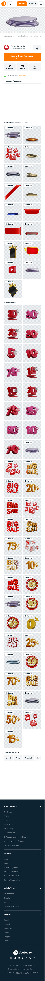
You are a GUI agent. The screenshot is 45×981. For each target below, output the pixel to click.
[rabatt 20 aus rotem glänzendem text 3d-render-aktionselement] (13, 526)
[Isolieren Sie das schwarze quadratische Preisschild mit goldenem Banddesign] (13, 365)
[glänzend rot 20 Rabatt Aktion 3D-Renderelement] (13, 622)
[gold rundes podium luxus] (13, 191)
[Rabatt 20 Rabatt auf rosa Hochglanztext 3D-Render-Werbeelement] (13, 487)
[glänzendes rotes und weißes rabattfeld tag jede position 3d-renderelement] (13, 172)
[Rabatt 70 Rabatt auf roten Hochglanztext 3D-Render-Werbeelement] (13, 738)
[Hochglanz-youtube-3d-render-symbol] (13, 403)
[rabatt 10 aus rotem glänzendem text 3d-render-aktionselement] (13, 564)
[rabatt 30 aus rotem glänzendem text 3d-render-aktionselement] (13, 468)
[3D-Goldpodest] (13, 153)
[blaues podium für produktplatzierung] (13, 288)
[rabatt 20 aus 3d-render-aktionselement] (13, 834)
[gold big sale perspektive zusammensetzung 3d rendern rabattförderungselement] (13, 795)
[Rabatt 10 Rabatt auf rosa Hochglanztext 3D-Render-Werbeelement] (13, 718)
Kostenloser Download (22, 57)
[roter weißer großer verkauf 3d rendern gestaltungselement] (13, 815)
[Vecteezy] (3, 3)
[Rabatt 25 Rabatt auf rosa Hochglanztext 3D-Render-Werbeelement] (13, 680)
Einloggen (32, 4)
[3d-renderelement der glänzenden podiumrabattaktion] (13, 134)
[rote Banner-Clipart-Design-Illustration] (13, 249)
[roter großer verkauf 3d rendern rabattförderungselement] (13, 853)
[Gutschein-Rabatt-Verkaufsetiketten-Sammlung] (13, 384)
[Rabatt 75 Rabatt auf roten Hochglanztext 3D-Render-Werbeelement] (13, 506)
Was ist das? (23, 76)
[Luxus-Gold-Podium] (13, 269)
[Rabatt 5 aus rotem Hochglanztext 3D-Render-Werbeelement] (13, 545)
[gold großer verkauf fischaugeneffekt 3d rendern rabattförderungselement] (13, 911)
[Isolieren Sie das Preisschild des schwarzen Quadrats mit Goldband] (13, 442)
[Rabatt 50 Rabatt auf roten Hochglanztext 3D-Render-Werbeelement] (13, 641)
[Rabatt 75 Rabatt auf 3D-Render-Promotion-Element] (13, 930)
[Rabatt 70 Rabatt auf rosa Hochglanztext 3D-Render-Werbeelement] (13, 583)
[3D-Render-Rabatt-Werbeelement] (13, 603)
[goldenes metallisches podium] (13, 230)
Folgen (37, 49)
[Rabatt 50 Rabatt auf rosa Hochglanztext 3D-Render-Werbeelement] (13, 699)
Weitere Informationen (14, 80)
